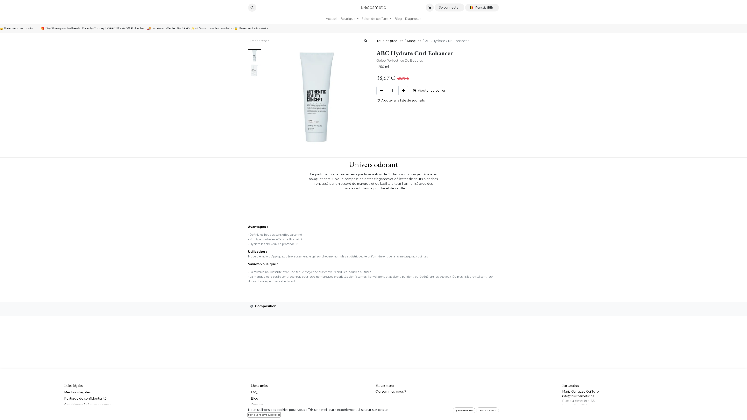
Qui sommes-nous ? (390, 391)
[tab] (373, 306)
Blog (254, 398)
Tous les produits (389, 41)
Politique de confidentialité (85, 398)
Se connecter (449, 7)
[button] (252, 8)
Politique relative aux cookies (264, 414)
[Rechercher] (366, 41)
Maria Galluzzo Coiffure (580, 391)
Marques (414, 41)
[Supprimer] (381, 90)
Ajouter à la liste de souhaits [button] (403, 100)
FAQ (254, 392)
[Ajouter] (403, 90)
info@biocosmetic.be (578, 396)
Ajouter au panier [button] (431, 90)
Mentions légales (77, 392)
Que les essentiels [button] (464, 410)
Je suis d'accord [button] (487, 410)
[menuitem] (331, 19)
